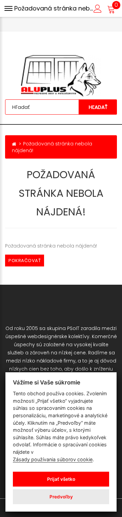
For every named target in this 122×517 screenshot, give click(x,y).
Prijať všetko (61, 479)
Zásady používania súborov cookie (53, 459)
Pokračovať (24, 260)
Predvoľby (61, 496)
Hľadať (98, 107)
